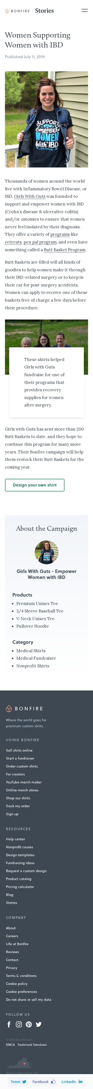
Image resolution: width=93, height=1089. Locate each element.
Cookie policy (17, 983)
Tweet (15, 1081)
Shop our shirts (18, 798)
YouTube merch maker (24, 782)
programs (60, 234)
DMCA (10, 1045)
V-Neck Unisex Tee (35, 618)
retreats (13, 242)
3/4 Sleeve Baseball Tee (39, 611)
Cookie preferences (21, 991)
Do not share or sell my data (28, 999)
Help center (15, 839)
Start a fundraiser (20, 758)
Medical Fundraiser (36, 658)
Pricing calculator (20, 886)
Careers (12, 935)
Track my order (18, 806)
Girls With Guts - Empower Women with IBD (46, 574)
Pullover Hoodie (32, 626)
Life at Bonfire (17, 943)
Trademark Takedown (32, 1045)
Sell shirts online (19, 750)
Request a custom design (26, 870)
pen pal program (40, 242)
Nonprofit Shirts (32, 666)
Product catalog (18, 878)
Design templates (20, 854)
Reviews (12, 951)
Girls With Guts (29, 196)
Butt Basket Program (64, 249)
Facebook (40, 1081)
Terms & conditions (21, 975)
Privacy (11, 967)
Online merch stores (22, 790)
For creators (15, 774)
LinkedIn (69, 1081)
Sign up (12, 813)
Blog (9, 894)
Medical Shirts (30, 650)
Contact (12, 959)
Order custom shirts (22, 766)
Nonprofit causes (19, 847)
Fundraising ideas (20, 862)
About (11, 928)
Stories (11, 902)
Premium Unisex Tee (37, 603)
